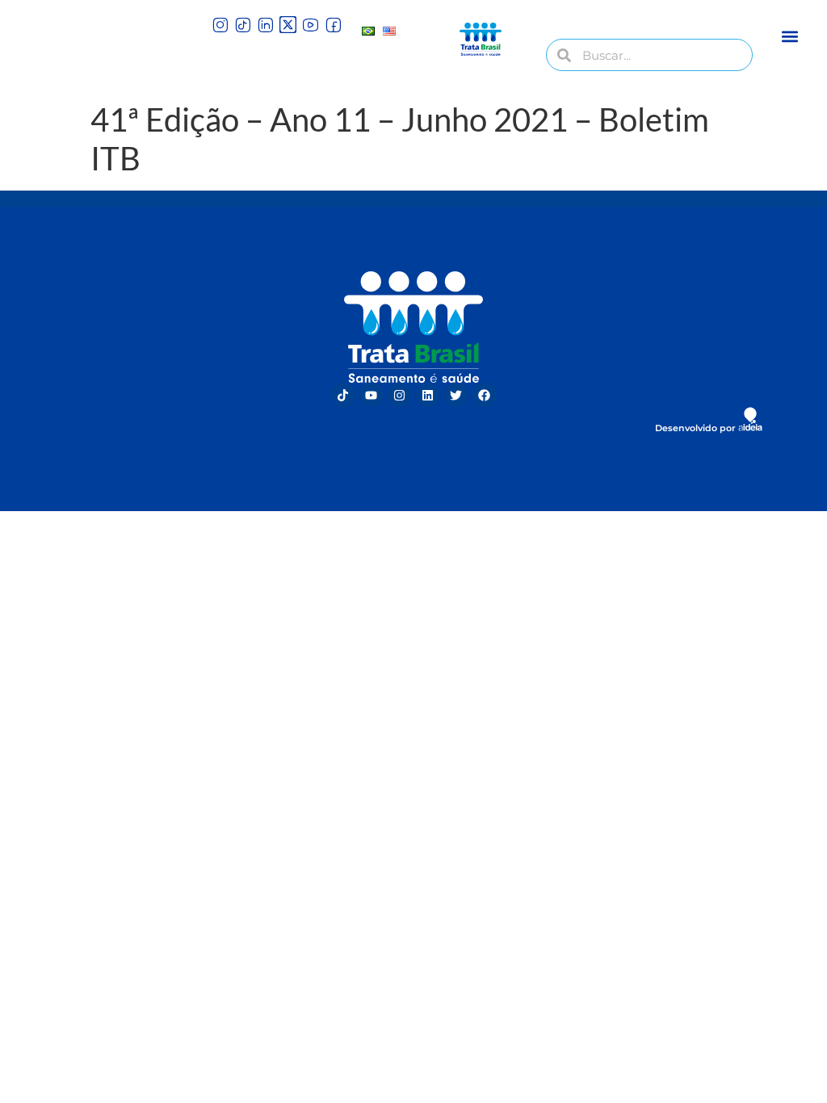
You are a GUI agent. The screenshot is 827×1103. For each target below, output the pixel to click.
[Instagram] (400, 395)
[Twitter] (456, 395)
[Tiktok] (343, 395)
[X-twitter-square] (287, 24)
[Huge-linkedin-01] (265, 24)
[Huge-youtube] (310, 24)
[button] (790, 36)
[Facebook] (484, 395)
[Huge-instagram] (220, 24)
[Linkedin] (428, 395)
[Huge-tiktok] (242, 24)
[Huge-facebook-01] (333, 24)
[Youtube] (371, 395)
